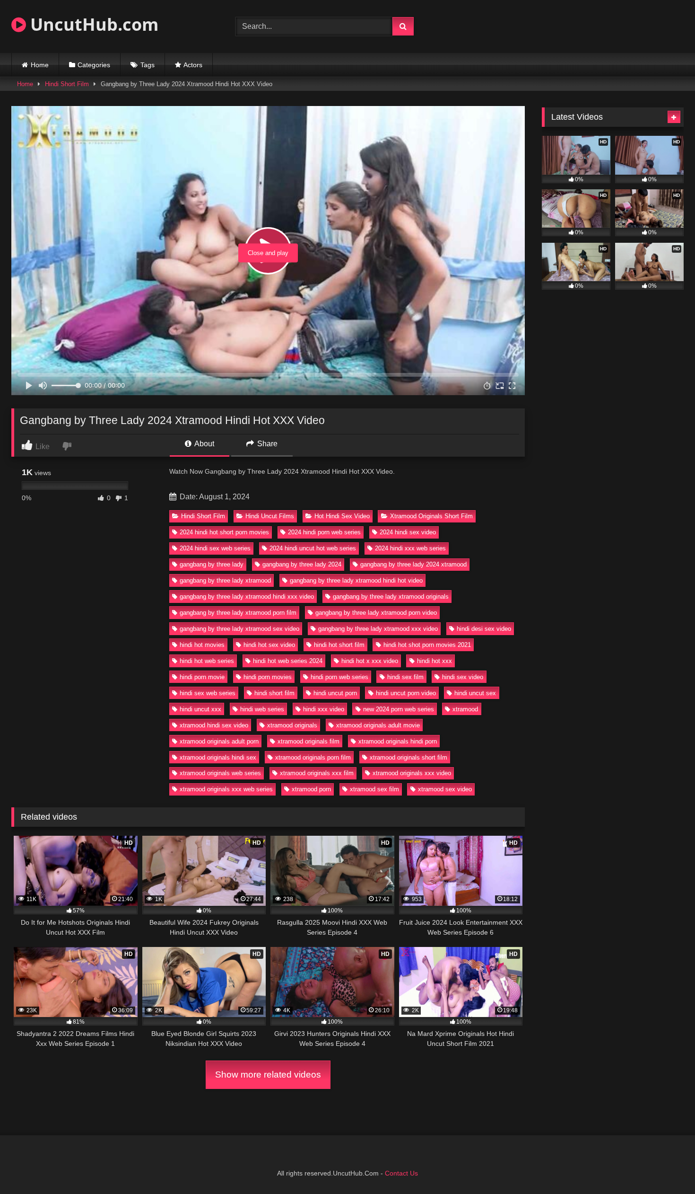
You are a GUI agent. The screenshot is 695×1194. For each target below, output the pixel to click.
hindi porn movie (202, 677)
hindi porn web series (339, 677)
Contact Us (401, 1173)
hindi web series (262, 709)
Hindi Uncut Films (269, 516)
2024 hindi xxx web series (410, 548)
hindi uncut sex (475, 693)
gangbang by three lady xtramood (225, 580)
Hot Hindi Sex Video (342, 516)
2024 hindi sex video (408, 532)
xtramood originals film (308, 741)
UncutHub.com (92, 24)
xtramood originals (292, 725)
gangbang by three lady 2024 (301, 564)
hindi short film (274, 693)
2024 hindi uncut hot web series (312, 548)
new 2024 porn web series (398, 709)
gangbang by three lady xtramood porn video (376, 612)
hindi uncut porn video (406, 693)
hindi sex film (405, 677)
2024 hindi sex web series (215, 548)
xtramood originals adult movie (378, 725)
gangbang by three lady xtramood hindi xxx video (247, 596)
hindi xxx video (323, 709)
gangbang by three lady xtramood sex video (239, 628)
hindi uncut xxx (200, 709)
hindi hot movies (202, 644)
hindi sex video (462, 677)
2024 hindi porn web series (324, 532)
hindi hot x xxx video (369, 660)
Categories (94, 65)
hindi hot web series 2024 (287, 660)
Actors (192, 65)
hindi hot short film (339, 644)
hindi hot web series (207, 660)
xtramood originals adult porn (219, 741)
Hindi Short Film (67, 84)
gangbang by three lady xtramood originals (391, 596)
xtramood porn (311, 789)
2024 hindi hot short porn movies (224, 532)
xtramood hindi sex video (214, 725)
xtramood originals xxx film (317, 773)
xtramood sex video (445, 789)
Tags (147, 65)
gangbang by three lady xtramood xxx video (378, 628)
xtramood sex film (374, 789)
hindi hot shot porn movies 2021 (427, 644)
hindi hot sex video (269, 644)
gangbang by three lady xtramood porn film (238, 612)
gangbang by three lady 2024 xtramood (413, 564)
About (203, 444)
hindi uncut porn (335, 693)
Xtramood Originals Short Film (431, 516)
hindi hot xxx (434, 660)
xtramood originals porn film (313, 757)
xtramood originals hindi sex (218, 757)
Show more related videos (268, 1074)
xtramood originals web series (220, 773)
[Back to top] (665, 1166)
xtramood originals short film (408, 757)
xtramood (465, 709)
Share (266, 444)
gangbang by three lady (211, 564)
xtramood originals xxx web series (226, 789)
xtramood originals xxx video (412, 773)
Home (40, 65)
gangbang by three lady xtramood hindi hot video (356, 580)
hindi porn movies (267, 677)
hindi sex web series (207, 693)
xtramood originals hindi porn (397, 741)
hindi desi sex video (484, 628)
